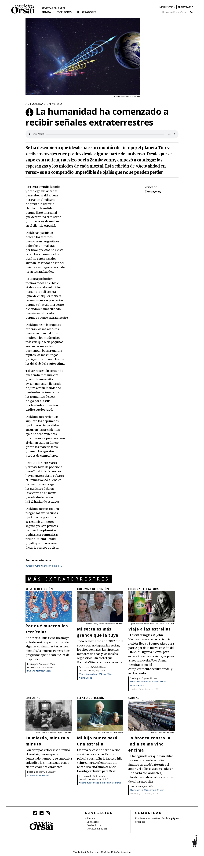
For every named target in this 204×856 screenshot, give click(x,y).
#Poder (82, 674)
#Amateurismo (114, 782)
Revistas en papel (53, 8)
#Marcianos (154, 681)
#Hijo (140, 790)
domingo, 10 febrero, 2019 (144, 793)
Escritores (64, 12)
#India (153, 790)
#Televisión (32, 775)
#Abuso (102, 674)
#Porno (53, 565)
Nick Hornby (99, 776)
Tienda (46, 12)
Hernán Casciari (47, 771)
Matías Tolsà (98, 670)
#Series (45, 565)
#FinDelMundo (85, 677)
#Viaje (147, 790)
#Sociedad (44, 775)
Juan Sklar (148, 786)
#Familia (134, 790)
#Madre (82, 782)
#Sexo (90, 782)
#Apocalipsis (92, 674)
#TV (60, 565)
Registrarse (185, 7)
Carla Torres (47, 667)
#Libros (144, 681)
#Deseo (30, 565)
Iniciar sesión (167, 7)
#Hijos (96, 782)
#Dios (109, 674)
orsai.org (140, 821)
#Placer (160, 790)
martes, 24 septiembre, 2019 (145, 689)
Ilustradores (86, 12)
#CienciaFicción (137, 685)
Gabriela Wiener (98, 667)
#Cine (37, 565)
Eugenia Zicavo (149, 678)
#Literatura (135, 681)
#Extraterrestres (43, 670)
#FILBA (163, 681)
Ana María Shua (47, 663)
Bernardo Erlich (100, 779)
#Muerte (31, 670)
